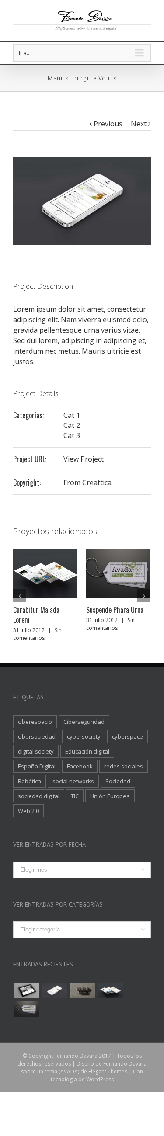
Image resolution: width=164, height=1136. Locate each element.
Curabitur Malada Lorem (36, 614)
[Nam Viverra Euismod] (82, 990)
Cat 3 (71, 435)
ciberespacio (35, 722)
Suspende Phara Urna (114, 609)
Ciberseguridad (84, 722)
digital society (36, 751)
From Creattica (87, 482)
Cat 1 (71, 415)
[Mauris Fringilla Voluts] (54, 990)
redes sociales (123, 766)
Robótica (29, 781)
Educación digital (87, 751)
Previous (108, 124)
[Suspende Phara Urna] (26, 1009)
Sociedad (117, 781)
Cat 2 (71, 425)
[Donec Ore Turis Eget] (26, 990)
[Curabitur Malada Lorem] (110, 990)
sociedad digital (38, 796)
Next (139, 124)
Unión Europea (110, 796)
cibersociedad (37, 736)
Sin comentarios (37, 634)
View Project (83, 459)
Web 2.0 (28, 811)
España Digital (37, 766)
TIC (75, 796)
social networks (73, 781)
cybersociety (84, 736)
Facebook (80, 766)
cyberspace (127, 736)
